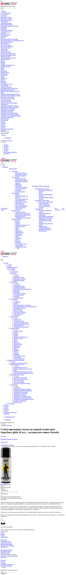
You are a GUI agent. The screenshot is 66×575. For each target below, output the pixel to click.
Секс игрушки (14, 271)
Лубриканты (17, 387)
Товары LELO (17, 319)
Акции (2, 532)
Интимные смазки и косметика (18, 363)
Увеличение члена (6, 551)
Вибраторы (4, 540)
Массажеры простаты (6, 550)
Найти (2, 573)
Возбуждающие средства (20, 367)
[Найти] (2, 10)
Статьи (3, 535)
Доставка (3, 560)
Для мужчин (17, 302)
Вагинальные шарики (7, 544)
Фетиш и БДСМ (18, 331)
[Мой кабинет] (1, 258)
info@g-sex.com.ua (7, 140)
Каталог (9, 266)
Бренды (3, 534)
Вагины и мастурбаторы (7, 545)
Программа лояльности (7, 564)
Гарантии (3, 563)
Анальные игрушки (6, 542)
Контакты (3, 557)
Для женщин (17, 284)
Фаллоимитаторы (5, 541)
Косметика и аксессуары (20, 377)
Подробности (4, 490)
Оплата (3, 561)
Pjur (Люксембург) (6, 484)
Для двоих (16, 276)
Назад (10, 264)
